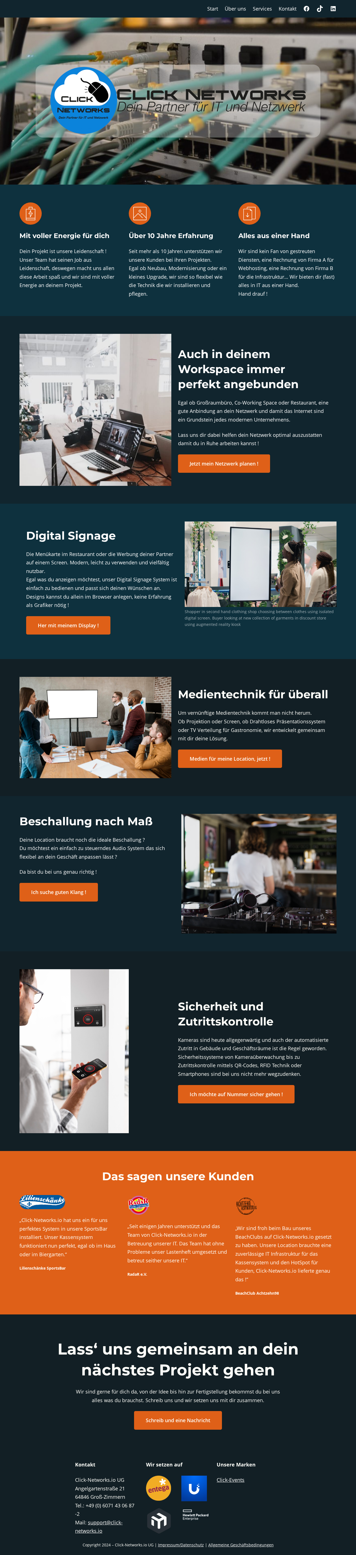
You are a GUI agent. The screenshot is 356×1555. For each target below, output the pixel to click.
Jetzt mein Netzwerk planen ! (224, 463)
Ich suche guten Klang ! (58, 892)
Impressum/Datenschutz (181, 1544)
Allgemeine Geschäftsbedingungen (241, 1544)
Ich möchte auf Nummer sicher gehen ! (236, 1094)
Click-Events (230, 1479)
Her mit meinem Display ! (68, 625)
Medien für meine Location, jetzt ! (230, 758)
